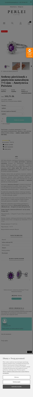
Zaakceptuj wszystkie (16, 386)
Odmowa (16, 377)
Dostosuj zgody (16, 382)
